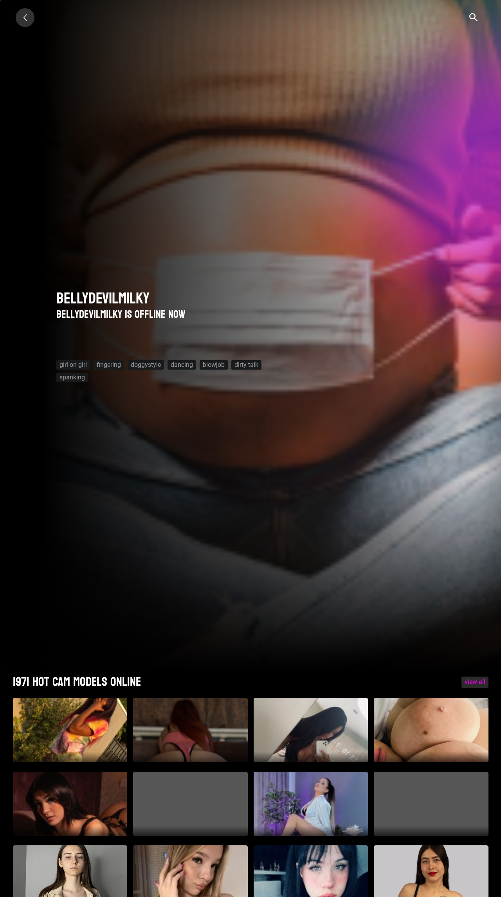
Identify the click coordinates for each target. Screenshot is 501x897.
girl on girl (73, 364)
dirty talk (246, 364)
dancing (182, 364)
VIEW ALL (475, 682)
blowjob (214, 364)
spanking (72, 377)
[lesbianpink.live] (25, 17)
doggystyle (146, 364)
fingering (109, 364)
